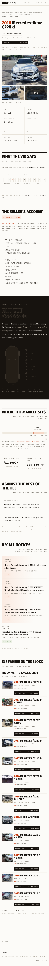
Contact (39, 3)
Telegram (37, 960)
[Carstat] (9, 3)
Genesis (39, 945)
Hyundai (5, 945)
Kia (11, 945)
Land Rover (16, 948)
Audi (32, 945)
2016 (10, 14)
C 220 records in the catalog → (16, 911)
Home (24, 3)
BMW (28, 945)
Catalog (31, 3)
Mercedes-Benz (35, 12)
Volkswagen (6, 948)
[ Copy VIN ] (24, 189)
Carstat (5, 952)
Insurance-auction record (14, 12)
